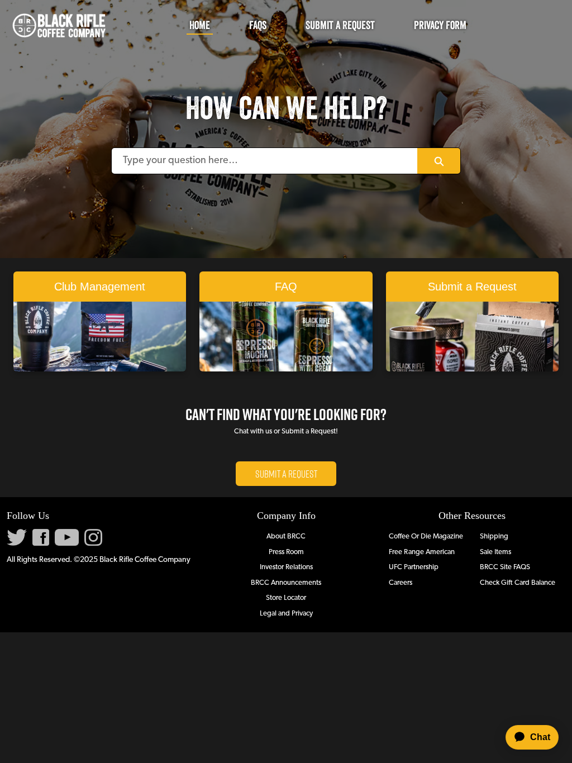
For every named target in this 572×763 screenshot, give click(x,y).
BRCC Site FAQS (505, 567)
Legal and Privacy (286, 613)
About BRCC (286, 536)
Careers (400, 582)
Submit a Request (340, 25)
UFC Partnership (413, 567)
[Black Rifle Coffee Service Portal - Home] (58, 25)
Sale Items (495, 552)
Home (199, 25)
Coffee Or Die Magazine (426, 536)
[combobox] (265, 161)
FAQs (257, 25)
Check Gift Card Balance (517, 582)
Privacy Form (440, 25)
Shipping (494, 536)
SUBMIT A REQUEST (286, 473)
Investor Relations (286, 567)
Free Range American (422, 552)
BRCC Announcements (286, 582)
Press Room (286, 552)
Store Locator (286, 598)
